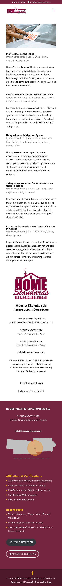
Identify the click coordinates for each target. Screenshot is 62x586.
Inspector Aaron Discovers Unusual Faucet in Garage (30, 227)
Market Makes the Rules (20, 53)
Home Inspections (15, 101)
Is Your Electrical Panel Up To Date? (25, 522)
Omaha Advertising (43, 582)
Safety (34, 101)
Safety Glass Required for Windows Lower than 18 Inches (30, 184)
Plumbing (10, 235)
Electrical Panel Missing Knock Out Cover (29, 94)
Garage (49, 231)
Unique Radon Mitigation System (25, 135)
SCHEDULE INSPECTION (21, 542)
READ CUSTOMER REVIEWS (22, 553)
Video (19, 235)
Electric (51, 97)
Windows (30, 192)
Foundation (25, 142)
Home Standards (17, 56)
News (26, 60)
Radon (9, 145)
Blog (20, 60)
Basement (47, 138)
